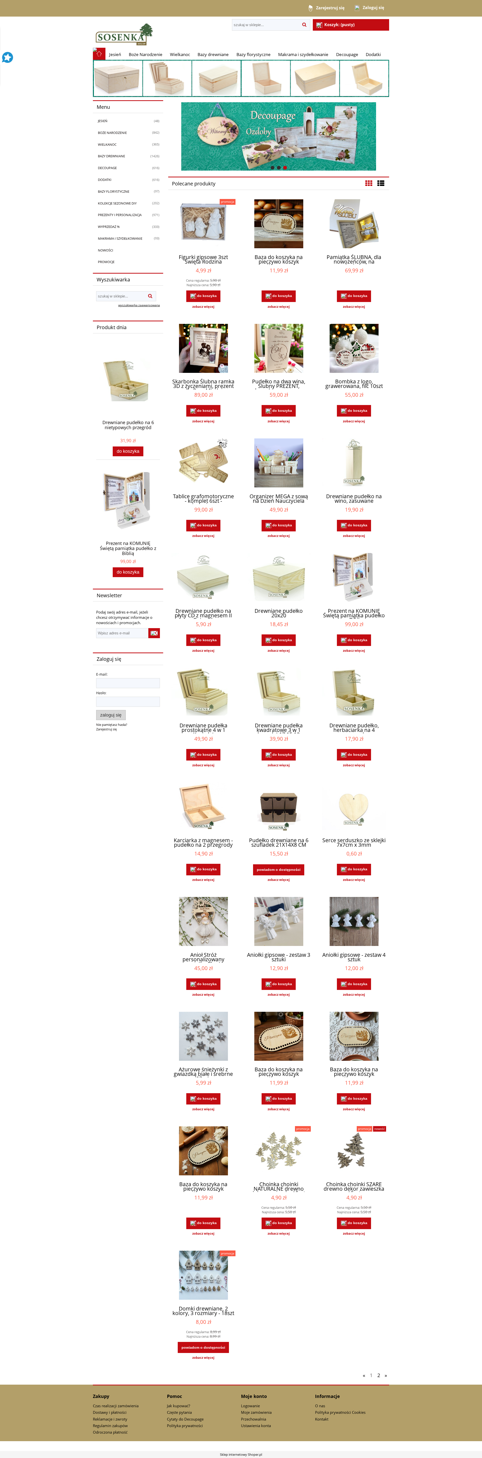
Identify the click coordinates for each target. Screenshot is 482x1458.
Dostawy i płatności (110, 1412)
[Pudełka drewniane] (241, 78)
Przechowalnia (253, 1419)
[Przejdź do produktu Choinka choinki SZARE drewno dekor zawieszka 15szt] (354, 1151)
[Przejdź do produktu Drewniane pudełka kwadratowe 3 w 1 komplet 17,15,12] (279, 693)
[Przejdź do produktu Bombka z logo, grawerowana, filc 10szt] (354, 349)
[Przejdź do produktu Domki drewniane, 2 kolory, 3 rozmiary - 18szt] (203, 1276)
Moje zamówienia (256, 1412)
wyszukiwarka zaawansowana (139, 305)
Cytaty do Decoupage (185, 1419)
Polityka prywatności (185, 1425)
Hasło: (101, 692)
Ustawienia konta (256, 1425)
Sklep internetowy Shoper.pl (241, 1454)
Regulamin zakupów (110, 1425)
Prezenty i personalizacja (120, 215)
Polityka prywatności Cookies (340, 1412)
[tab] (272, 168)
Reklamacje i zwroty (110, 1419)
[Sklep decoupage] (124, 31)
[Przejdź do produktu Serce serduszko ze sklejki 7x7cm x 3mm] (354, 807)
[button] (203, 306)
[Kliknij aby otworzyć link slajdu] (262, 136)
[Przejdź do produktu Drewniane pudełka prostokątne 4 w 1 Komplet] (203, 693)
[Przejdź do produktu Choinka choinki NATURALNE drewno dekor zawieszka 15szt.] (279, 1151)
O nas (320, 1405)
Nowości (105, 250)
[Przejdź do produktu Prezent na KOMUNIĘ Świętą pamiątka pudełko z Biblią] (354, 578)
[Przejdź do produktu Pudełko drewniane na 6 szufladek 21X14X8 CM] (279, 807)
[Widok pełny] (380, 183)
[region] (278, 136)
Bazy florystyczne (113, 191)
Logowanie (250, 1405)
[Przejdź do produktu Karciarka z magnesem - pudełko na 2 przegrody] (203, 807)
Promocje (106, 262)
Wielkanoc (107, 144)
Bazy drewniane (111, 156)
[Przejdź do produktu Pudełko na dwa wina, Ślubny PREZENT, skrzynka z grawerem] (279, 349)
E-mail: (102, 674)
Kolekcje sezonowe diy (117, 203)
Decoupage (107, 168)
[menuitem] (115, 54)
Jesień (102, 121)
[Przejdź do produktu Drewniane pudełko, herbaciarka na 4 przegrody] (354, 693)
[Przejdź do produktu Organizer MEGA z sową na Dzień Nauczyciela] (279, 463)
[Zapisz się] (154, 633)
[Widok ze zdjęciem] (368, 183)
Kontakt (321, 1419)
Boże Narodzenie (112, 132)
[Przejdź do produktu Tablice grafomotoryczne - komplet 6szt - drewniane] (203, 463)
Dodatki (104, 179)
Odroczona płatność (110, 1432)
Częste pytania (179, 1412)
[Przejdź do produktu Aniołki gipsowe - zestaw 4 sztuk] (354, 922)
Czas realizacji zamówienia (116, 1405)
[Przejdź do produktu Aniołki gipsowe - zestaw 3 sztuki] (279, 922)
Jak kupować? (178, 1405)
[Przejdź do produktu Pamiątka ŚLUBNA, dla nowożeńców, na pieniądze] (354, 224)
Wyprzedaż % (109, 226)
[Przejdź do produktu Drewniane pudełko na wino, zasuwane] (354, 463)
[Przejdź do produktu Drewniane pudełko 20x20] (279, 578)
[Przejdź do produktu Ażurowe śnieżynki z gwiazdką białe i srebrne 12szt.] (203, 1037)
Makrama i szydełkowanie (120, 238)
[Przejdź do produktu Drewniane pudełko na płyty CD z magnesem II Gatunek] (203, 578)
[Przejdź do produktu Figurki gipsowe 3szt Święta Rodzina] (203, 224)
